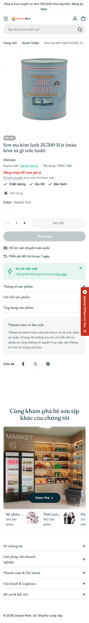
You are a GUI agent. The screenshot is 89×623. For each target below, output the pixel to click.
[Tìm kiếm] (79, 29)
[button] (85, 311)
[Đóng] (81, 268)
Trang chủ (10, 43)
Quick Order (30, 43)
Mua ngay (61, 274)
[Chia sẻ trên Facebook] (23, 364)
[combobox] (44, 29)
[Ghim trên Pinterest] (48, 364)
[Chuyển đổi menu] (5, 18)
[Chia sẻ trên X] (36, 364)
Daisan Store (29, 166)
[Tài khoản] (74, 18)
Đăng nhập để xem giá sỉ (22, 173)
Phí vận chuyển (13, 177)
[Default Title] (6, 210)
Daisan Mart (23, 615)
